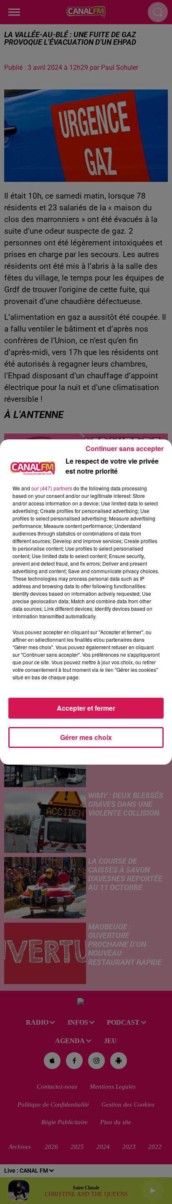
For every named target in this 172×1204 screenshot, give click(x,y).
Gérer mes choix (86, 737)
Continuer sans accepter (125, 448)
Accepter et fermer (86, 708)
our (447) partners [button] (51, 488)
